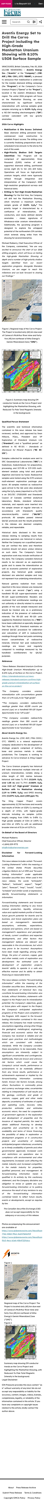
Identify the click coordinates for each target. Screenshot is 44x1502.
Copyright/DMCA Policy (14, 1498)
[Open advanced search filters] (34, 22)
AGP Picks (6, 4)
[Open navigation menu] (4, 21)
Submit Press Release (12, 1493)
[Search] (28, 22)
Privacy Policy (34, 1498)
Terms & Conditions (32, 1493)
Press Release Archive (26, 1487)
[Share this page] (40, 21)
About (11, 1487)
